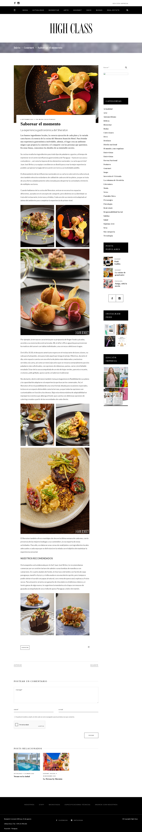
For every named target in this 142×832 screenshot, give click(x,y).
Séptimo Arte (109, 224)
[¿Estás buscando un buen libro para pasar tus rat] (110, 329)
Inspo (106, 172)
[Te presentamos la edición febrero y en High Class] (121, 329)
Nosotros (29, 804)
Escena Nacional (110, 160)
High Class (134, 819)
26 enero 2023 (29, 773)
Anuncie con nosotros (106, 804)
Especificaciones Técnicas (77, 804)
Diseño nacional (110, 144)
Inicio (17, 48)
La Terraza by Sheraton (52, 779)
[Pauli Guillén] (108, 261)
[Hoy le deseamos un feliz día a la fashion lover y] (121, 341)
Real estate (108, 208)
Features (107, 164)
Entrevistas (108, 152)
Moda (106, 188)
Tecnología (108, 236)
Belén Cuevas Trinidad (47, 119)
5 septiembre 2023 (26, 119)
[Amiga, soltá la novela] (108, 283)
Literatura (108, 184)
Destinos (107, 141)
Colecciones (109, 133)
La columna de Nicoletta (114, 180)
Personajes (108, 200)
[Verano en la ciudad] (27, 762)
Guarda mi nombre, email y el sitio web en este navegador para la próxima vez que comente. (45, 717)
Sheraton (25, 647)
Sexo (105, 228)
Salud (106, 220)
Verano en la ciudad (22, 776)
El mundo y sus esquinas (114, 148)
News (106, 192)
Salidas (52, 773)
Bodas (106, 129)
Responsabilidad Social (113, 212)
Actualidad (18, 773)
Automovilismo (110, 117)
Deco (106, 137)
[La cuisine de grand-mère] (108, 272)
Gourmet (29, 48)
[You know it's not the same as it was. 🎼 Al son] (110, 341)
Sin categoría (109, 232)
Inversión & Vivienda (112, 176)
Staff (41, 804)
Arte (105, 113)
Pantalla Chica (109, 196)
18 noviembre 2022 (49, 776)
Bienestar (108, 125)
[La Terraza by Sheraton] (56, 762)
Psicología (108, 204)
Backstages (54, 804)
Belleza (106, 121)
